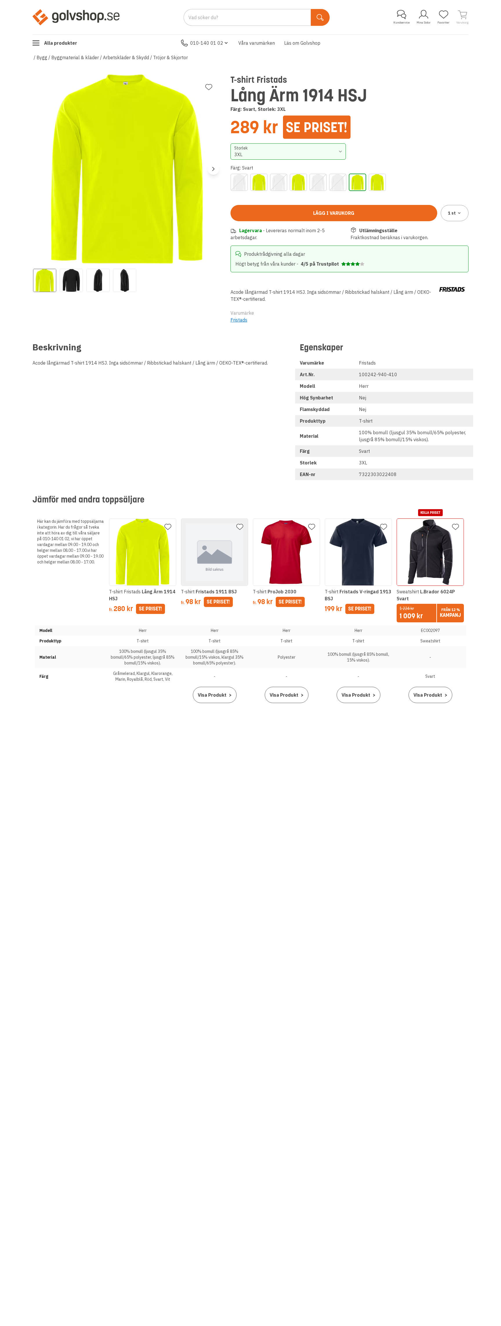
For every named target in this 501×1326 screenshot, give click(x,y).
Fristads (238, 320)
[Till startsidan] (75, 17)
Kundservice (401, 22)
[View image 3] (98, 280)
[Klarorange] (278, 182)
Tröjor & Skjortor (170, 57)
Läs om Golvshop (302, 43)
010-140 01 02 (206, 43)
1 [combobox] (452, 213)
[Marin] (298, 182)
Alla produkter (60, 43)
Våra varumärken (256, 43)
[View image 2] (71, 280)
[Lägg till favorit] (208, 87)
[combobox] (288, 151)
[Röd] (337, 182)
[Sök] (320, 17)
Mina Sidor (424, 22)
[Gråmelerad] (239, 182)
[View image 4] (124, 280)
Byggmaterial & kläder (75, 57)
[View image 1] (44, 280)
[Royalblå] (318, 182)
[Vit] (377, 182)
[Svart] (357, 182)
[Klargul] (259, 182)
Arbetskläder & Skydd (126, 57)
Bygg (42, 57)
